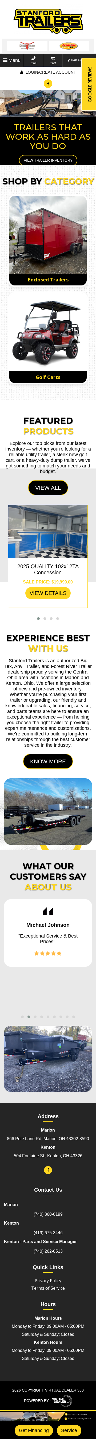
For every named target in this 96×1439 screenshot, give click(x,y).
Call (34, 63)
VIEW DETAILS (48, 595)
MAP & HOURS (80, 60)
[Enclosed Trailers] (48, 237)
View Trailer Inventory (48, 160)
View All (48, 489)
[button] (38, 620)
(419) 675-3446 (48, 1234)
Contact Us (48, 1192)
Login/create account (50, 72)
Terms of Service (48, 1290)
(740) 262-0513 (48, 1253)
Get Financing (34, 1430)
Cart (53, 63)
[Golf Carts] (48, 334)
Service (69, 1430)
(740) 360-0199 (48, 1216)
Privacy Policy (48, 1282)
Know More (48, 763)
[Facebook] (48, 83)
